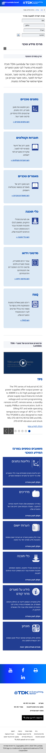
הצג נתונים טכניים (22, 122)
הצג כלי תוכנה (23, 237)
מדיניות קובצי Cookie (24, 734)
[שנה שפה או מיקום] (41, 10)
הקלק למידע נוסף (35, 426)
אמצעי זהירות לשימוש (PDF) (25, 740)
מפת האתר (28, 731)
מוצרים (41, 703)
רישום (13, 731)
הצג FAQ (25, 320)
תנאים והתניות (40, 737)
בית (37, 10)
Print (35, 670)
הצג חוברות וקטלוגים (21, 160)
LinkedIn (23, 677)
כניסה (20, 731)
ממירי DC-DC (18, 707)
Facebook (23, 670)
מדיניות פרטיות (39, 734)
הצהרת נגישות (9, 734)
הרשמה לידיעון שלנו (34, 717)
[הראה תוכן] (23, 363)
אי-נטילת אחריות (27, 737)
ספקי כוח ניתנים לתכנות (35, 707)
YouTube (10, 670)
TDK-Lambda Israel (11, 2)
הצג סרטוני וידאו (22, 278)
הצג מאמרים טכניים (21, 195)
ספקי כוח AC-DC (29, 703)
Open (3, 3)
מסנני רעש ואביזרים (36, 711)
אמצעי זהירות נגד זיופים (11, 737)
